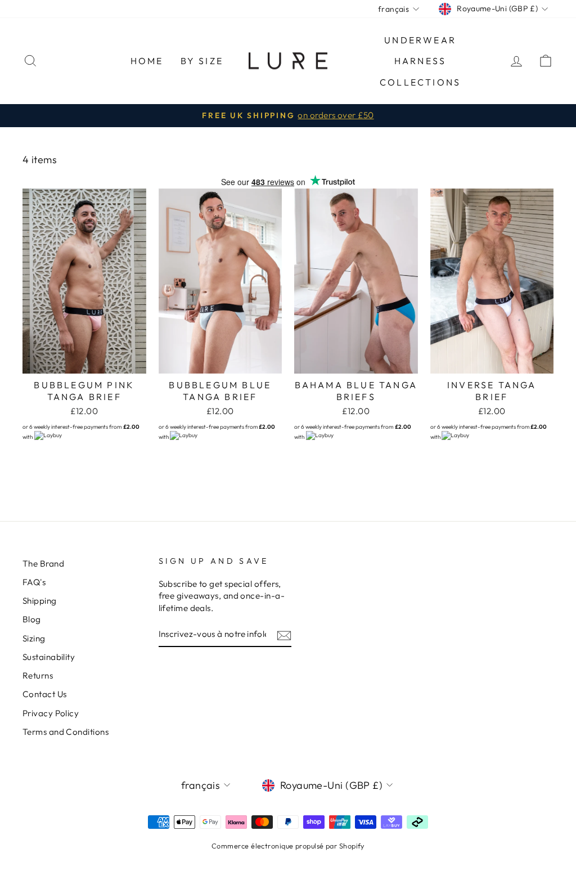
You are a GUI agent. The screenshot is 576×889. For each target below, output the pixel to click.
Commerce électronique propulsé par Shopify (288, 845)
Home (147, 60)
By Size (202, 60)
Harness (420, 60)
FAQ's (34, 582)
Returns (37, 675)
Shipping (39, 600)
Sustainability (48, 657)
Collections (420, 82)
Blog (31, 619)
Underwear (420, 40)
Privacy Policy (50, 713)
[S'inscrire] (284, 634)
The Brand (43, 563)
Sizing (34, 638)
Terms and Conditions (65, 731)
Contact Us (44, 694)
